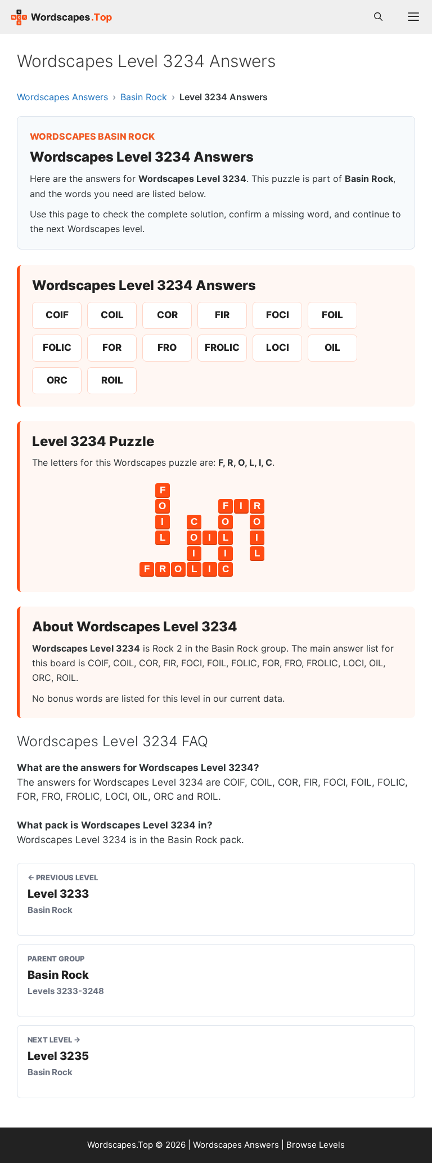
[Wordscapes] (62, 17)
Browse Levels (315, 1144)
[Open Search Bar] (378, 17)
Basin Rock (143, 97)
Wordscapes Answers (62, 97)
